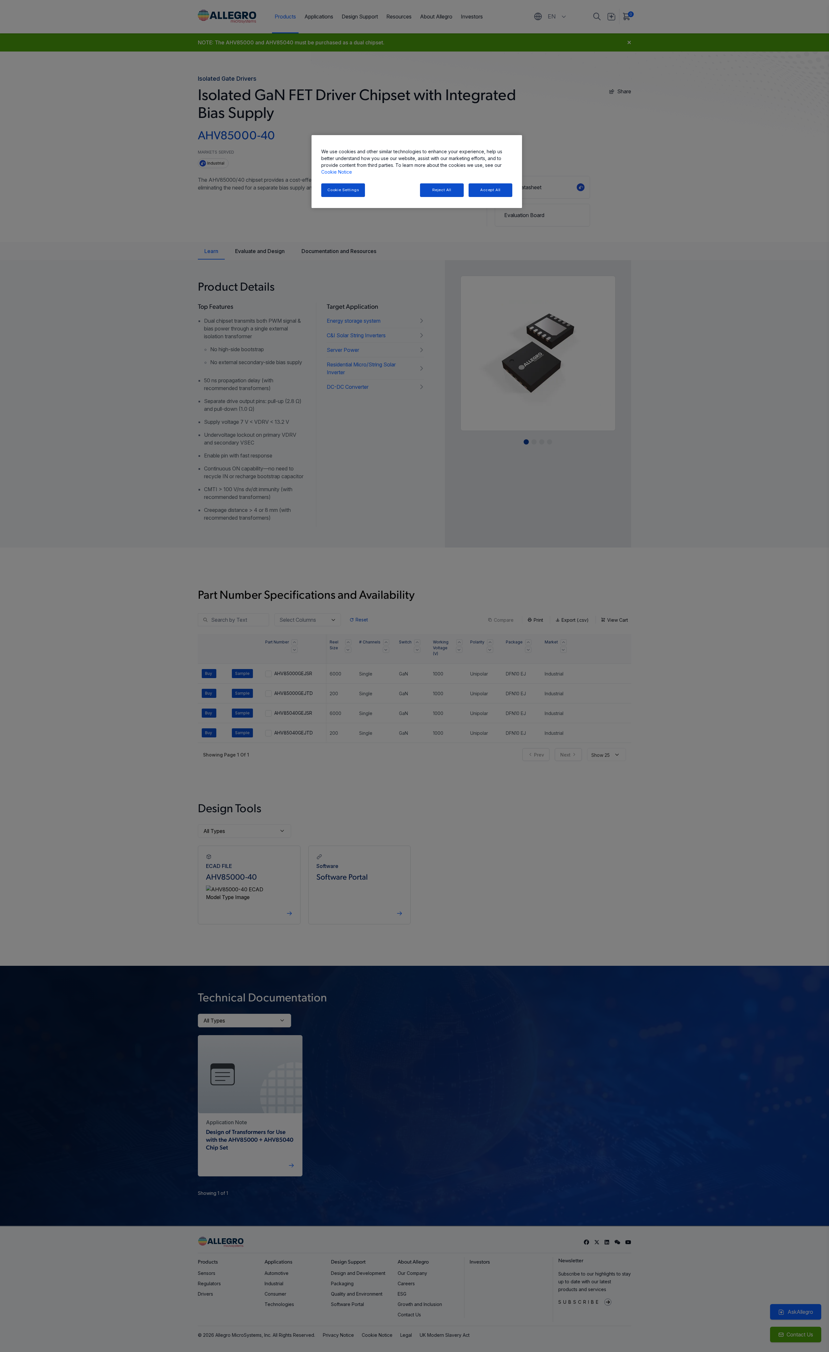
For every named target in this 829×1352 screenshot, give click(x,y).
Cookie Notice (336, 172)
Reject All (441, 190)
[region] (417, 171)
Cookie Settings (343, 190)
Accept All (490, 190)
